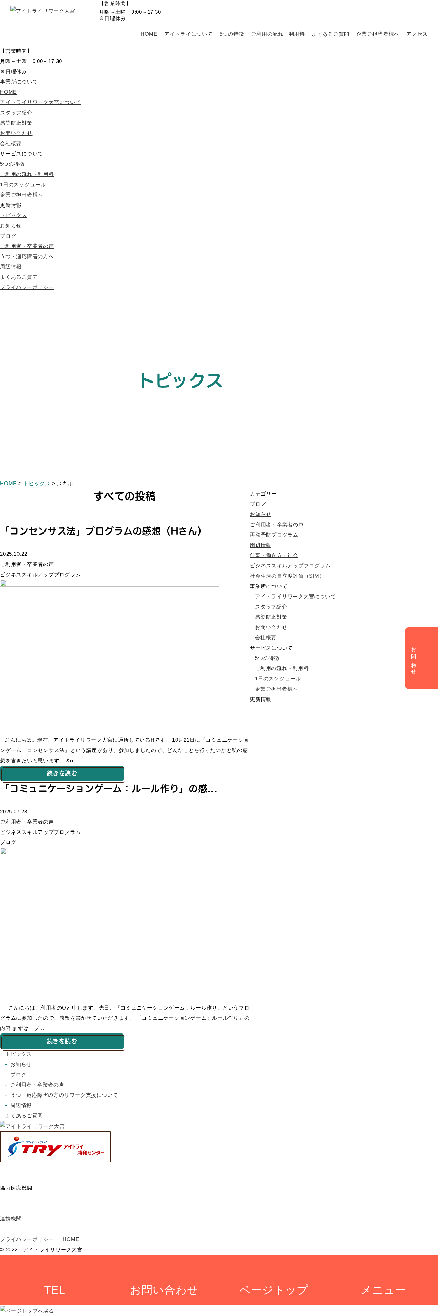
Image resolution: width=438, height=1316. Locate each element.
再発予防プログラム (274, 535)
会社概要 (11, 143)
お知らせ (11, 225)
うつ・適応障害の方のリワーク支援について (64, 1095)
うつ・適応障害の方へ (27, 256)
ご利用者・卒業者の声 (27, 246)
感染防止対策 (16, 123)
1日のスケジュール (23, 184)
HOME (149, 34)
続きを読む (62, 773)
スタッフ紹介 (16, 112)
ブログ (8, 236)
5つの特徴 (232, 34)
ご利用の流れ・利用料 (278, 34)
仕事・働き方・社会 (274, 555)
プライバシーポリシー (27, 287)
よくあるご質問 (330, 34)
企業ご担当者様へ (377, 34)
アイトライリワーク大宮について (40, 102)
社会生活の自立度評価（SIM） (287, 576)
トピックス (13, 215)
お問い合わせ (16, 133)
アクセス (417, 34)
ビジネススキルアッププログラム (290, 565)
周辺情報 (11, 267)
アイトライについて (188, 34)
